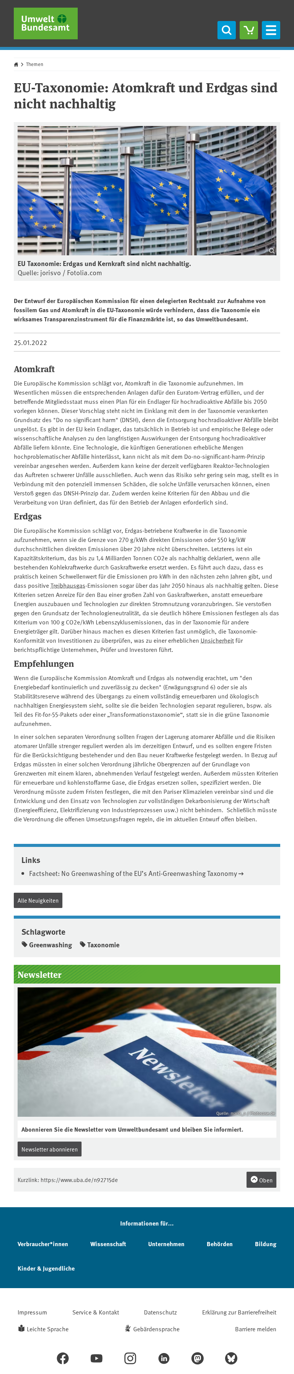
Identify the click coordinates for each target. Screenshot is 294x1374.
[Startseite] (46, 23)
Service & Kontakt (95, 1312)
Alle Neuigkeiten (38, 900)
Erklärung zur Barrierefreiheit (239, 1312)
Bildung (265, 1243)
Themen (34, 64)
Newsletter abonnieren (49, 1149)
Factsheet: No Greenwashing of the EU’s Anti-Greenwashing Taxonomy (133, 873)
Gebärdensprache (156, 1328)
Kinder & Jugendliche (46, 1268)
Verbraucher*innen (43, 1243)
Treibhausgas (68, 585)
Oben (265, 1180)
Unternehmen (166, 1243)
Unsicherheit (217, 640)
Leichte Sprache (48, 1328)
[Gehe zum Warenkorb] (249, 30)
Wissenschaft (108, 1243)
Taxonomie (103, 945)
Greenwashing (50, 945)
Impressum (32, 1312)
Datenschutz (160, 1312)
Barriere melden (255, 1328)
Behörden (220, 1243)
